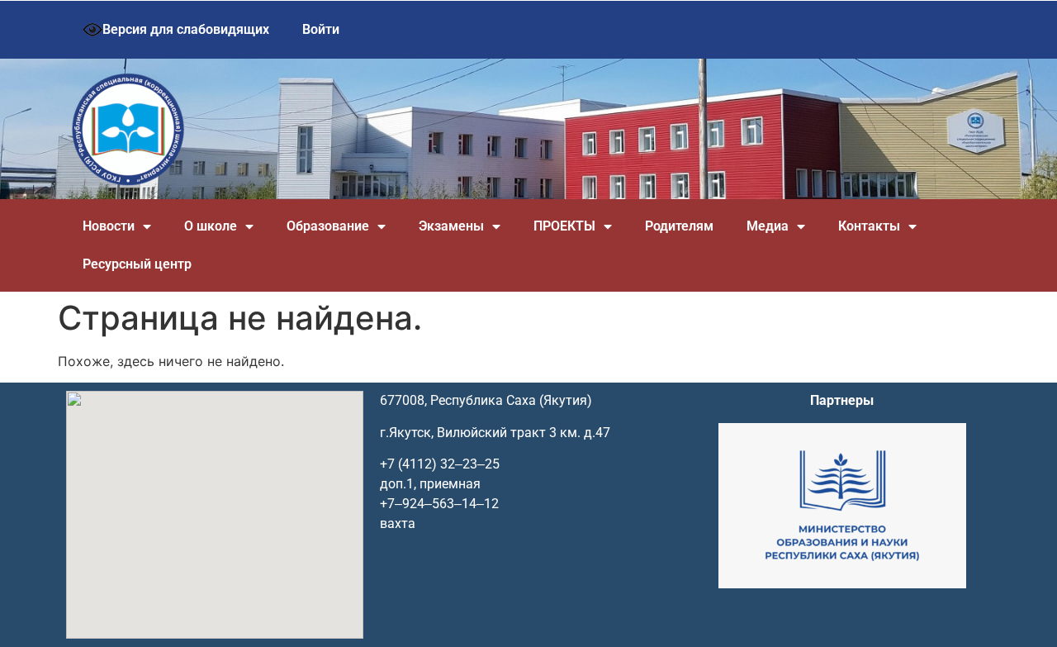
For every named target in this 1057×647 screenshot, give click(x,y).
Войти (320, 29)
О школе (210, 226)
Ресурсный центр (137, 264)
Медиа (768, 226)
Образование (328, 226)
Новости (109, 226)
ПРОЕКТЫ (564, 226)
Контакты (869, 226)
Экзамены (451, 226)
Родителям (679, 226)
